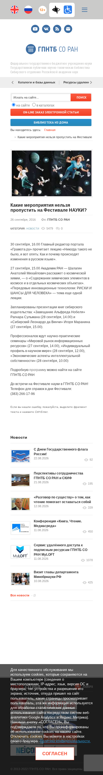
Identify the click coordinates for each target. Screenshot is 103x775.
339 (90, 507)
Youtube (35, 26)
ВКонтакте (46, 26)
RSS (56, 26)
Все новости (19, 595)
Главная (49, 130)
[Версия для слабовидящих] (57, 10)
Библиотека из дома (51, 122)
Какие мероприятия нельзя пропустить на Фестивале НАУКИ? (48, 207)
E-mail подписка (68, 29)
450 (90, 531)
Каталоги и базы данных (36, 82)
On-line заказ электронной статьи (51, 112)
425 (90, 582)
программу (37, 370)
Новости (32, 228)
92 (91, 459)
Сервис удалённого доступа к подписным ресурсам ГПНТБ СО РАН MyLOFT (60, 549)
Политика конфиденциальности (65, 741)
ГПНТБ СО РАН (58, 219)
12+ (41, 7)
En (14, 10)
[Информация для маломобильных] (68, 10)
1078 (89, 560)
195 (90, 483)
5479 (49, 228)
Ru (28, 10)
